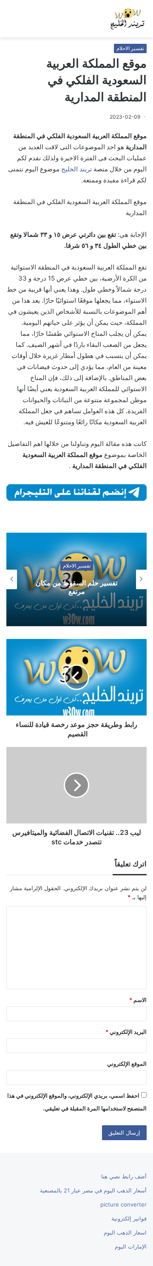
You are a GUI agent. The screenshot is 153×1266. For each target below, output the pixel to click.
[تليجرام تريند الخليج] (76, 492)
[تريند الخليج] (127, 18)
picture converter (123, 1204)
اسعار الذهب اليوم (125, 1232)
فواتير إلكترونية (129, 1218)
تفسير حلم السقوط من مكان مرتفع (76, 587)
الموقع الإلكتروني (127, 1063)
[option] (76, 579)
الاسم (138, 999)
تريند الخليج (76, 169)
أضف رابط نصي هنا (124, 1176)
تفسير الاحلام (130, 48)
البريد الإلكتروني (126, 1031)
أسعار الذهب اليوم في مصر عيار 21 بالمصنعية (93, 1190)
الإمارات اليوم (131, 1246)
